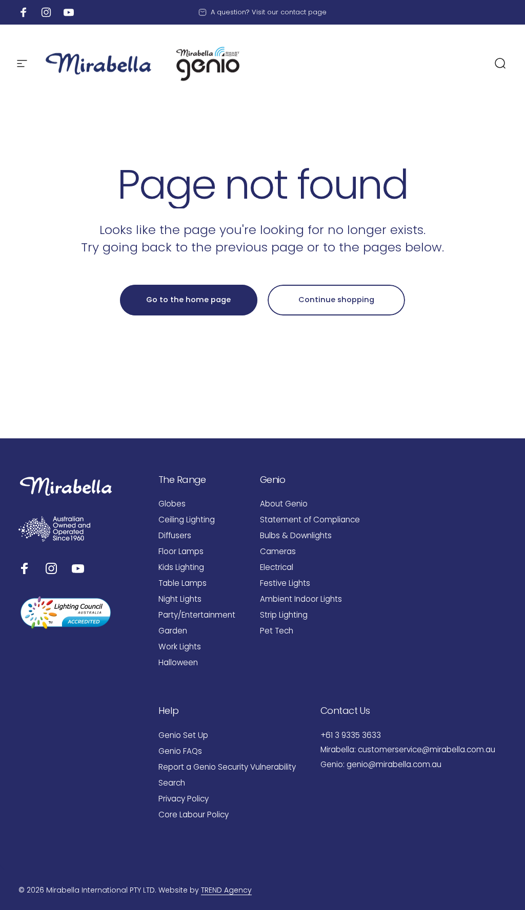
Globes (172, 504)
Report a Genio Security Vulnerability (227, 767)
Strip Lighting (284, 615)
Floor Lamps (181, 551)
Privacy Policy (183, 798)
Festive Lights (285, 583)
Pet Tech (276, 631)
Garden (172, 631)
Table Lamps (182, 583)
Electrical (276, 567)
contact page (303, 12)
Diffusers (174, 535)
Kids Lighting (181, 567)
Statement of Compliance (310, 519)
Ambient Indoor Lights (301, 599)
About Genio (284, 504)
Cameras (278, 551)
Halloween (178, 662)
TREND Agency (226, 890)
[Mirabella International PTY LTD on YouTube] (78, 568)
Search (171, 783)
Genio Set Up (183, 735)
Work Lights (179, 646)
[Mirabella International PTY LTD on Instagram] (51, 568)
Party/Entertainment (196, 615)
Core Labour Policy (193, 814)
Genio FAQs (180, 751)
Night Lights (179, 599)
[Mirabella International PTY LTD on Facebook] (24, 568)
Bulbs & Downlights (296, 535)
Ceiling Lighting (186, 519)
